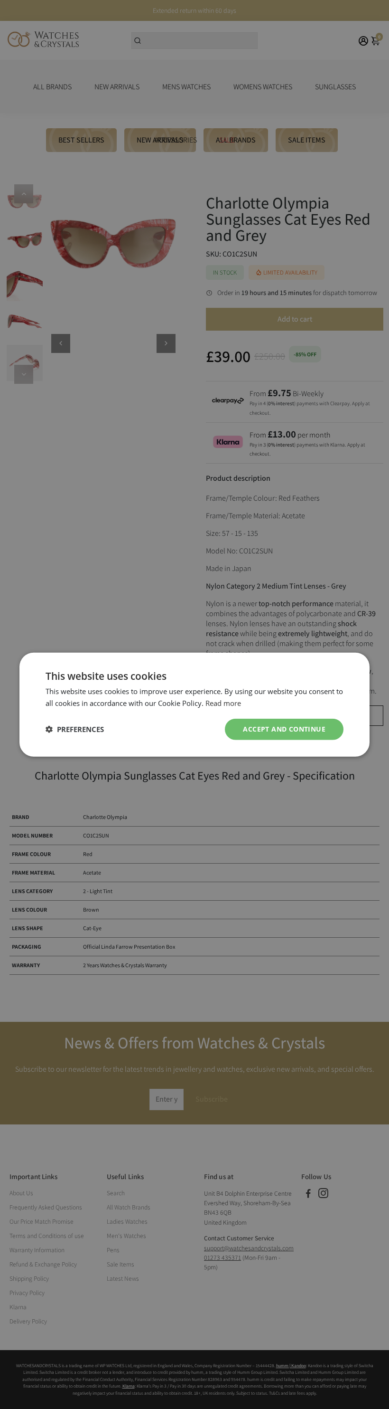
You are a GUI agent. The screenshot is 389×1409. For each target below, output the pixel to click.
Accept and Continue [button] (284, 728)
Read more (223, 703)
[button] (75, 729)
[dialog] (194, 705)
